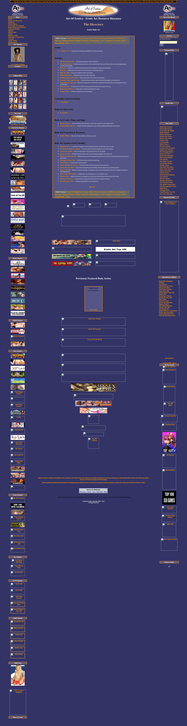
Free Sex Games (58, 1)
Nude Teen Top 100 (166, 169)
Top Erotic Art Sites (21, 1)
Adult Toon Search (166, 150)
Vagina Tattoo (164, 304)
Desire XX (162, 294)
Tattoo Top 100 (164, 307)
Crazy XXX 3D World (167, 131)
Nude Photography (82, 1)
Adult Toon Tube (97, 1)
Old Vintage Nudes (166, 152)
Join (94, 492)
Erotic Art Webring (165, 302)
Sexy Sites (162, 299)
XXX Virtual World (166, 157)
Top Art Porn (164, 173)
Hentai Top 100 (160, 1)
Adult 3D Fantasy (166, 129)
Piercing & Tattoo (165, 296)
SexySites (107, 1)
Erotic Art (127, 1)
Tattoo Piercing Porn (166, 314)
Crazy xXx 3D (69, 1)
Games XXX (164, 140)
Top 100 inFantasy (165, 306)
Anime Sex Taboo (166, 136)
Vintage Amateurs (166, 180)
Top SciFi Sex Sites (166, 167)
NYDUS (161, 283)
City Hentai (164, 177)
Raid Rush (163, 188)
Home (89, 492)
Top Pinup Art (164, 309)
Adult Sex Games (35, 1)
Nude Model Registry (167, 175)
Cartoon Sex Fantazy (167, 148)
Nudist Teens (164, 165)
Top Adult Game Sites (168, 184)
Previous (83, 492)
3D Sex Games (117, 1)
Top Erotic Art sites (18, 125)
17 (169, 566)
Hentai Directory (165, 134)
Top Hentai (164, 159)
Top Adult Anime (166, 161)
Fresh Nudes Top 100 (167, 192)
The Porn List (164, 301)
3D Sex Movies (148, 1)
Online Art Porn (165, 171)
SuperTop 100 (164, 291)
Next (105, 492)
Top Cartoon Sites (166, 182)
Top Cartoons (137, 1)
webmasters (169, 358)
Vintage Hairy (164, 190)
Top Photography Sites (168, 186)
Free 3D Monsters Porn (167, 315)
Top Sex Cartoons (166, 194)
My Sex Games (165, 146)
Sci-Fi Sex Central (165, 289)
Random (100, 492)
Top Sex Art (46, 1)
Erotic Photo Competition (168, 311)
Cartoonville (164, 142)
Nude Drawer (164, 132)
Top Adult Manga (166, 163)
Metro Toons (164, 144)
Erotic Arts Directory (166, 312)
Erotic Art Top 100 (165, 297)
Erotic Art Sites (165, 154)
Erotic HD (169, 1)
